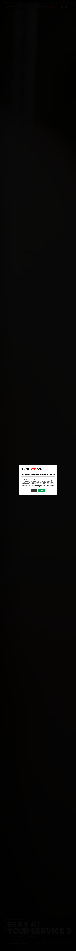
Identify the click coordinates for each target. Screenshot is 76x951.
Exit (34, 490)
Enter (41, 490)
